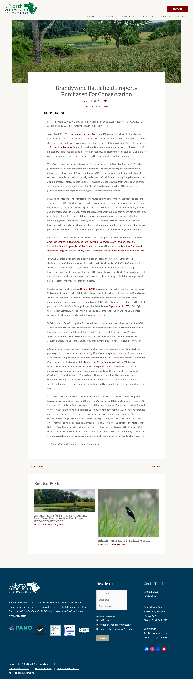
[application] (115, 16)
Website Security (43, 668)
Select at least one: (106, 615)
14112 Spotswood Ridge (156, 633)
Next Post (158, 466)
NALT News (121, 544)
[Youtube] (164, 649)
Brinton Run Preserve (96, 106)
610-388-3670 (151, 591)
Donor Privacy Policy (19, 668)
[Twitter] (51, 112)
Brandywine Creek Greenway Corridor (103, 362)
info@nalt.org (151, 596)
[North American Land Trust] (21, 8)
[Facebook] (45, 112)
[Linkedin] (62, 112)
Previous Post (36, 466)
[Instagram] (152, 649)
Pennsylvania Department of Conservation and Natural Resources (110, 250)
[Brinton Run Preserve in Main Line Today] (128, 512)
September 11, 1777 (119, 306)
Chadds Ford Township (86, 241)
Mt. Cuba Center (83, 246)
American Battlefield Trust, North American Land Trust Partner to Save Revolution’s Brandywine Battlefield (61, 518)
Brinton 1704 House (90, 288)
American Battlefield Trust (60, 241)
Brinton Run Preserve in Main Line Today (124, 540)
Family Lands (58, 524)
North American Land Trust (83, 134)
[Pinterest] (56, 112)
